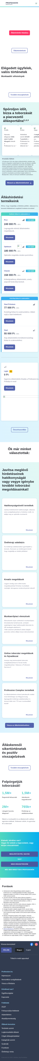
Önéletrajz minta (8, 1052)
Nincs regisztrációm (19, 864)
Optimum (7, 247)
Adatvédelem (6, 1015)
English (28, 950)
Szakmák (5, 1044)
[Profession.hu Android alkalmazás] (26, 964)
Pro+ (6, 220)
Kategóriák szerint (8, 1040)
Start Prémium (9, 304)
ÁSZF (4, 1007)
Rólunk (6, 950)
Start (6, 330)
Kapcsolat (5, 997)
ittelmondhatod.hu (9, 929)
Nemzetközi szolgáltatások (11, 979)
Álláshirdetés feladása (19, 33)
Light (6, 371)
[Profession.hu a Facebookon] (30, 944)
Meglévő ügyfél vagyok (19, 854)
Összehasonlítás (19, 430)
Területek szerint (8, 1028)
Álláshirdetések (19, 51)
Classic (7, 271)
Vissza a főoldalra (8, 983)
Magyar (19, 950)
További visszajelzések (20, 95)
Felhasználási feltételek (10, 1011)
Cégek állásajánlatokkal (10, 1036)
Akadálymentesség (9, 1018)
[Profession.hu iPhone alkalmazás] (11, 964)
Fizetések (5, 1048)
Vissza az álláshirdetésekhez (18, 725)
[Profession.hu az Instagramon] (35, 944)
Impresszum (6, 976)
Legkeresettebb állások (10, 1032)
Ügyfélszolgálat (7, 993)
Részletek (9, 237)
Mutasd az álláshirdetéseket (18, 183)
